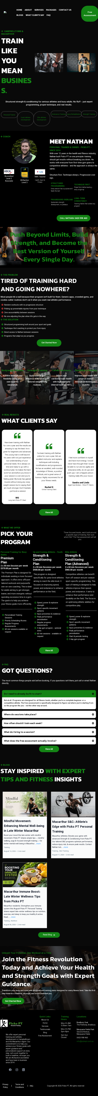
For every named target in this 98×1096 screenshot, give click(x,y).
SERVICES (39, 9)
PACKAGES (51, 9)
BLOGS (19, 15)
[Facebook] (10, 1069)
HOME (19, 9)
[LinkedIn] (23, 1069)
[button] (25, 825)
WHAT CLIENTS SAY (35, 15)
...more (38, 843)
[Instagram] (17, 1069)
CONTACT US (65, 9)
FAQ (49, 15)
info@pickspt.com (84, 1041)
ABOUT (28, 9)
